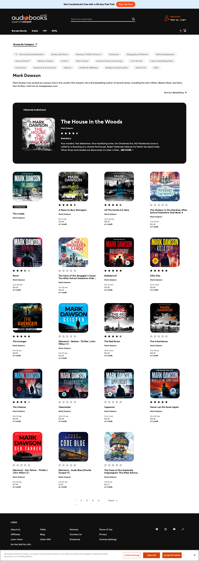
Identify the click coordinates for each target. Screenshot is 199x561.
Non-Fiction (82, 61)
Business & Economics (45, 68)
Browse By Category (24, 44)
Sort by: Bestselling (174, 93)
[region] (99, 555)
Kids (156, 68)
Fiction (64, 61)
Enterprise (75, 539)
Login (183, 20)
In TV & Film (136, 61)
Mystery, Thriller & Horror (88, 54)
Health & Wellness (88, 68)
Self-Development (165, 54)
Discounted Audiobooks (31, 54)
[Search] (133, 18)
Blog (42, 534)
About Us (15, 529)
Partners (74, 529)
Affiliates (15, 534)
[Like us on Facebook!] (157, 537)
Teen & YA (141, 68)
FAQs (43, 529)
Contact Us (76, 534)
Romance (114, 54)
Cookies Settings (108, 539)
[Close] (195, 555)
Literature (20, 68)
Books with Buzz (59, 54)
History (67, 68)
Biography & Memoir (137, 54)
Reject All (151, 555)
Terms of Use (105, 529)
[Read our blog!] (183, 537)
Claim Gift (45, 539)
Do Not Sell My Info (21, 544)
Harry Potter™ (22, 61)
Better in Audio (45, 61)
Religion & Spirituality (117, 68)
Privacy (103, 534)
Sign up (174, 20)
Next (112, 501)
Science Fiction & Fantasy (109, 61)
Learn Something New (161, 61)
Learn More (16, 539)
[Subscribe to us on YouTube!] (174, 537)
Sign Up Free (126, 4)
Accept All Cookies (172, 555)
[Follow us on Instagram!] (165, 537)
